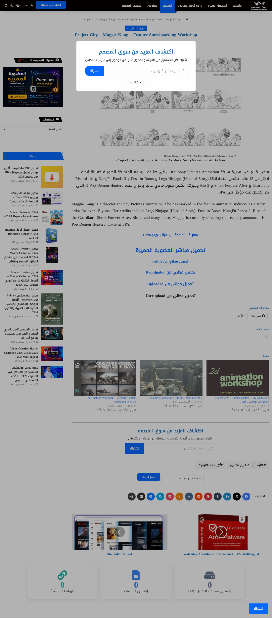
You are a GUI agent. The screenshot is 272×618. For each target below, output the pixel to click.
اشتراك (94, 71)
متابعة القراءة (136, 82)
